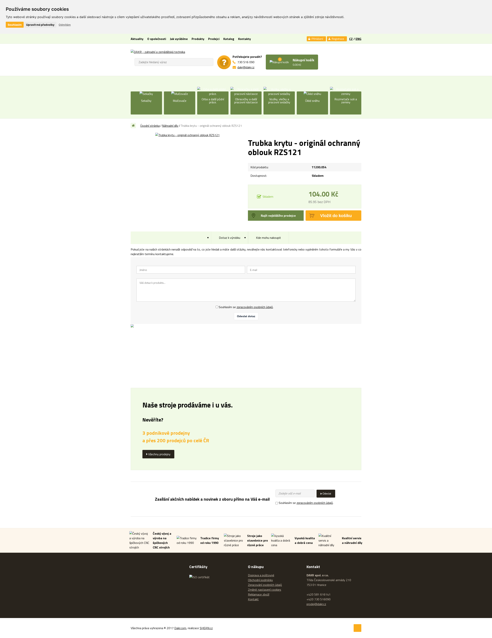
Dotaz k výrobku (229, 237)
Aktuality (137, 39)
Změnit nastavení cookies (264, 590)
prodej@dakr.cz (316, 604)
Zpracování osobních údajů (265, 584)
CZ (351, 39)
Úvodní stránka (150, 125)
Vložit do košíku (336, 215)
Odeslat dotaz (246, 316)
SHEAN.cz (206, 628)
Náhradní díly (170, 125)
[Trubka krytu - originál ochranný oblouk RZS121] (187, 135)
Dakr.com (180, 628)
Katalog (228, 39)
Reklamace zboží (258, 594)
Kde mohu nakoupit (268, 237)
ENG (358, 39)
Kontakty (244, 39)
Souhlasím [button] (15, 24)
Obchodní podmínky (260, 580)
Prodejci (213, 39)
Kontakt (253, 599)
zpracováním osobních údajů (255, 307)
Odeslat (326, 493)
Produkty (198, 39)
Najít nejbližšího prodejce (278, 215)
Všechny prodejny (159, 454)
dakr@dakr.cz (245, 67)
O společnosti (156, 39)
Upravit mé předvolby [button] (40, 24)
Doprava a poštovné (261, 575)
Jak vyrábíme (179, 39)
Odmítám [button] (65, 24)
